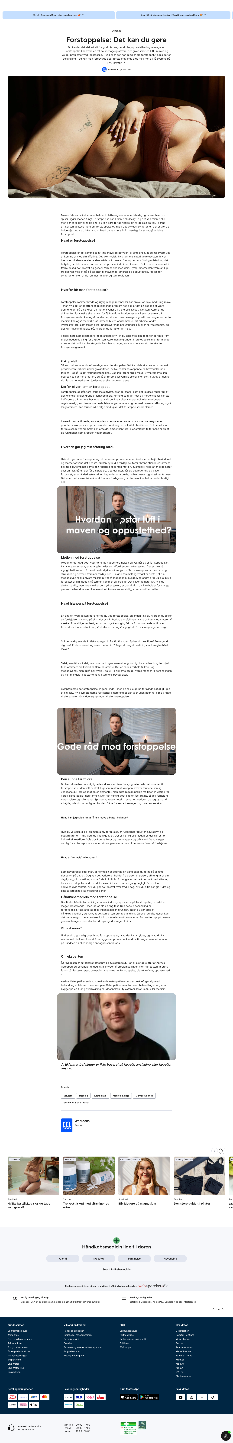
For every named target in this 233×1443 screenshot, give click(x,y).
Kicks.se (180, 1359)
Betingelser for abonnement (78, 1335)
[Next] (222, 1151)
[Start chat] (226, 1436)
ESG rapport (126, 1347)
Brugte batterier (72, 1351)
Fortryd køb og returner (20, 1339)
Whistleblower (183, 1339)
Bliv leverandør (183, 1376)
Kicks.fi (179, 1367)
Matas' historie (183, 1351)
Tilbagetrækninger (17, 1355)
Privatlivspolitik (71, 1339)
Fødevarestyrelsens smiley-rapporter (83, 1347)
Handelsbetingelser (74, 1330)
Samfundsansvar (128, 1330)
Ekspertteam (14, 1359)
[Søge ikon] (159, 5)
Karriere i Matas (184, 1355)
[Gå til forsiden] (33, 6)
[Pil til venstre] (213, 1309)
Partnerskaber (127, 1335)
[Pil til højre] (230, 15)
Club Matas (13, 1363)
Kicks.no (180, 1363)
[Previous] (214, 1151)
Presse (179, 1343)
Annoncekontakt (184, 1347)
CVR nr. (179, 1372)
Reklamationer (15, 1343)
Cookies (68, 1343)
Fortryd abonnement (18, 1347)
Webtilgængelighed (74, 1355)
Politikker (124, 1343)
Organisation (182, 1330)
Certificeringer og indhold (133, 1339)
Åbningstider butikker (19, 1351)
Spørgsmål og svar (17, 1330)
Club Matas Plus (16, 1367)
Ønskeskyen (14, 1372)
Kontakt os (13, 1335)
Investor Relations (185, 1335)
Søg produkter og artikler (86, 5)
